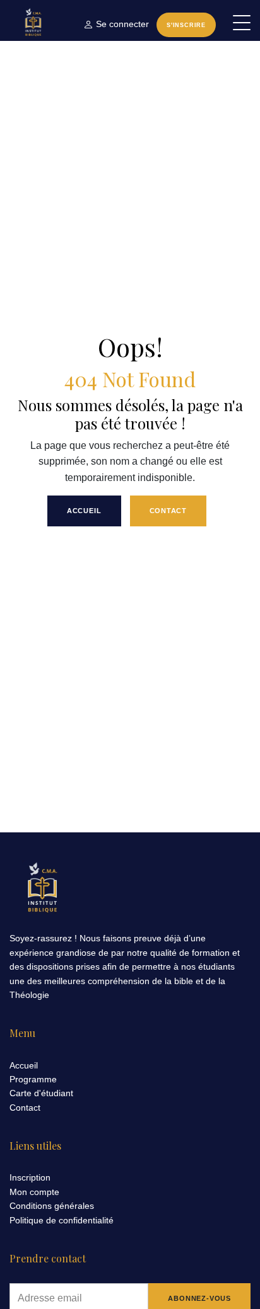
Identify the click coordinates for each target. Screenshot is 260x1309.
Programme (33, 1079)
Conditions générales (51, 1206)
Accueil (84, 510)
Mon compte (34, 1192)
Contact (168, 510)
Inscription (29, 1177)
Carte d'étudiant (41, 1093)
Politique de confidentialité (61, 1220)
